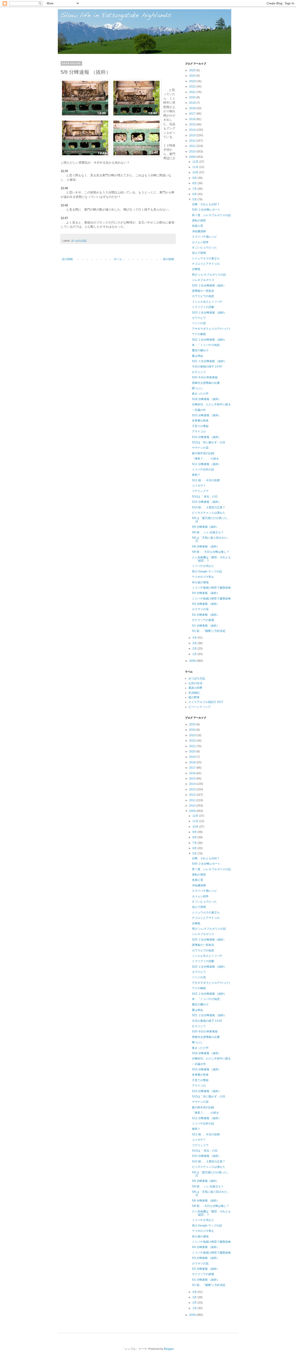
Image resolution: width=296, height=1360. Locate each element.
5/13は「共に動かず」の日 (208, 442)
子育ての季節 (200, 426)
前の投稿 (168, 259)
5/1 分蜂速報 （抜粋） (205, 625)
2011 (192, 146)
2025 (192, 70)
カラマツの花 (200, 609)
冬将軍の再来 (200, 420)
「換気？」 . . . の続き (205, 458)
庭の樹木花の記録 (203, 453)
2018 (192, 108)
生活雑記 (194, 692)
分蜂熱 (196, 269)
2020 (192, 97)
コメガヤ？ (199, 485)
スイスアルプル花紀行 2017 (205, 702)
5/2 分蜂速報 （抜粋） (205, 614)
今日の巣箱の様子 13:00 (207, 366)
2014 (192, 129)
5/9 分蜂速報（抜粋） (205, 526)
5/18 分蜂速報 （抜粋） (206, 399)
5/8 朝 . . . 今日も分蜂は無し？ (210, 551)
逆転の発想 (199, 220)
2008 (192, 660)
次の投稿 (67, 259)
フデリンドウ (200, 491)
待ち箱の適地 (200, 582)
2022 (192, 86)
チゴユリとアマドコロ (206, 263)
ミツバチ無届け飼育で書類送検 (211, 587)
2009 (192, 156)
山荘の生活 (195, 683)
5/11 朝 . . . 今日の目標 (206, 480)
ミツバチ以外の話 (203, 469)
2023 (192, 81)
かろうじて (199, 372)
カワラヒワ (199, 318)
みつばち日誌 (78, 240)
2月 (194, 648)
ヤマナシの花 (200, 447)
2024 (192, 75)
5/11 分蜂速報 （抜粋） (206, 464)
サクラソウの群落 (203, 620)
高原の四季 (195, 687)
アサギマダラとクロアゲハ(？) (211, 328)
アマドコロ (199, 431)
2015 (192, 124)
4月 (194, 637)
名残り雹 (197, 225)
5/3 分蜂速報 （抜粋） (205, 603)
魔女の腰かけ (200, 350)
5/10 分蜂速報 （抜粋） (206, 501)
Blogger (169, 1349)
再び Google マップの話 (207, 571)
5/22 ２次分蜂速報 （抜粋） (209, 339)
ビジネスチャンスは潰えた (208, 512)
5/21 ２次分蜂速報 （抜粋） (209, 361)
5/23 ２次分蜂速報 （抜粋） (209, 312)
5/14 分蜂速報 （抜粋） (206, 437)
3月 (194, 643)
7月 (194, 188)
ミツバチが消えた (203, 566)
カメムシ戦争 (200, 242)
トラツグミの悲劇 (203, 307)
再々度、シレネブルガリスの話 (211, 215)
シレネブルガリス (203, 280)
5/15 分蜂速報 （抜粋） (206, 415)
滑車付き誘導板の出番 (206, 383)
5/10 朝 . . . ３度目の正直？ (208, 507)
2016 (192, 119)
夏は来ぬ (197, 355)
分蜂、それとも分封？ (206, 204)
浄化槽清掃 (199, 231)
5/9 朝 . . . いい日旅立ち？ (208, 532)
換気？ (196, 474)
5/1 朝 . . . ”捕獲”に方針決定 (208, 631)
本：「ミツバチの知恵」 (207, 345)
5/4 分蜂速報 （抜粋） (205, 593)
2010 (192, 151)
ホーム (118, 259)
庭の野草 (194, 697)
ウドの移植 (199, 334)
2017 (192, 113)
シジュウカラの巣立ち (206, 258)
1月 (194, 654)
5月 (194, 199)
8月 (194, 183)
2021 (192, 92)
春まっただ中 (200, 393)
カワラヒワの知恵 (203, 296)
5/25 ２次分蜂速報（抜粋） (209, 285)
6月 (194, 194)
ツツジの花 (199, 323)
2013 (192, 135)
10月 (195, 172)
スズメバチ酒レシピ (204, 236)
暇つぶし (197, 388)
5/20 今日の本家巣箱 (205, 377)
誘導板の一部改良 (203, 290)
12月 (195, 161)
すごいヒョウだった (204, 247)
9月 (194, 178)
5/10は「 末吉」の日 (205, 496)
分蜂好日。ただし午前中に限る (211, 404)
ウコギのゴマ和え (203, 576)
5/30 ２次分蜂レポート (206, 209)
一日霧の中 (199, 410)
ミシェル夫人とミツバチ (207, 301)
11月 (195, 167)
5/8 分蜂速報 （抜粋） (205, 546)
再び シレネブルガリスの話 (209, 274)
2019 (192, 102)
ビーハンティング (199, 706)
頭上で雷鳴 (199, 253)
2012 (192, 140)
